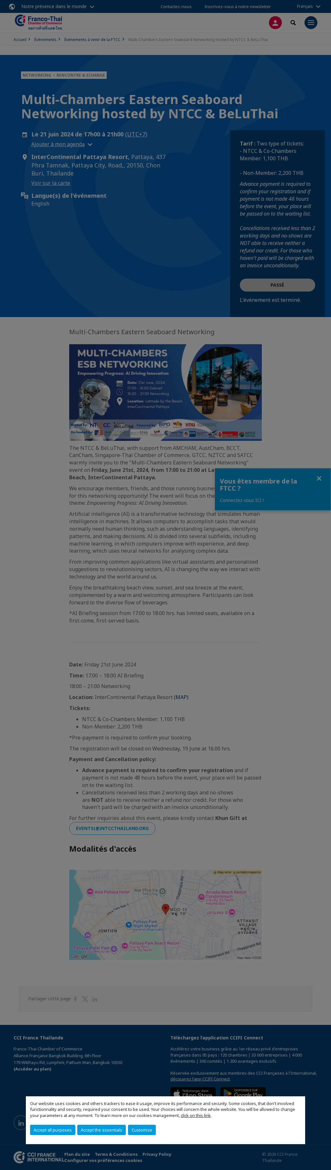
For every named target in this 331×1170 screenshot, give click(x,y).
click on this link (196, 1115)
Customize (142, 1130)
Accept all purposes (53, 1130)
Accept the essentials (101, 1130)
